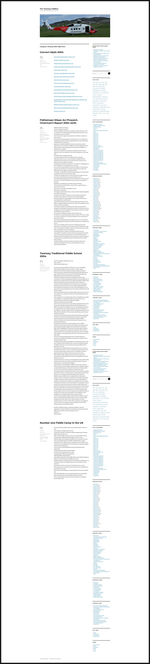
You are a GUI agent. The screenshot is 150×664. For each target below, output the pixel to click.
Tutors (95, 345)
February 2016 (96, 179)
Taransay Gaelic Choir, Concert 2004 (62, 86)
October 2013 (96, 183)
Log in (95, 327)
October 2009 (96, 206)
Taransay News (96, 165)
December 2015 (96, 182)
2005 (106, 82)
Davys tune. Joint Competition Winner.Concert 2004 (66, 107)
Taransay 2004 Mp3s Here (45, 63)
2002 (97, 82)
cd (99, 92)
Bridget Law (96, 238)
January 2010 (96, 203)
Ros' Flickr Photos (97, 261)
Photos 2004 (96, 135)
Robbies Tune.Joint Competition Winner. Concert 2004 (66, 104)
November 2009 (96, 205)
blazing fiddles (102, 88)
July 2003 (95, 219)
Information (96, 341)
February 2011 (96, 193)
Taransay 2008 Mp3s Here (98, 157)
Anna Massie (96, 233)
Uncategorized (96, 170)
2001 (94, 82)
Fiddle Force (96, 249)
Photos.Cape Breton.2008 (98, 146)
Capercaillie (96, 240)
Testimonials (42, 435)
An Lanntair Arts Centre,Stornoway (100, 231)
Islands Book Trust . (97, 305)
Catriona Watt (95, 92)
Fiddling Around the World (98, 252)
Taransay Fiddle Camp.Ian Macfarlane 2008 (102, 266)
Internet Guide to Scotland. (99, 303)
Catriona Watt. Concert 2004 (60, 70)
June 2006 (95, 213)
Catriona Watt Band (97, 241)
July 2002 (95, 220)
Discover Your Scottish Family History (101, 300)
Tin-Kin (100, 113)
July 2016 (95, 178)
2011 (94, 86)
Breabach (95, 237)
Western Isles (96, 318)
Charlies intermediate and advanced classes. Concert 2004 (67, 66)
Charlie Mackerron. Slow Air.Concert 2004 (63, 63)
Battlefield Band (96, 235)
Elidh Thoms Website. (98, 246)
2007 (97, 84)
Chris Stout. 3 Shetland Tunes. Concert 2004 (64, 76)
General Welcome (102, 100)
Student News (96, 149)
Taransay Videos (97, 166)
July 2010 (95, 197)
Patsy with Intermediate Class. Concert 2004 (64, 93)
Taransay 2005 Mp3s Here (98, 154)
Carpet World (96, 278)
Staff (94, 344)
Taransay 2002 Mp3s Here (98, 150)
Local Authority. (96, 285)
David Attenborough (97, 96)
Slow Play (103, 109)
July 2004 (95, 215)
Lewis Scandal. (96, 307)
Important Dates (100, 408)
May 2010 (95, 199)
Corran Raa (99, 94)
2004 (41, 138)
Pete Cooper (96, 259)
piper (108, 107)
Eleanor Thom (104, 96)
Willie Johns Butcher (97, 290)
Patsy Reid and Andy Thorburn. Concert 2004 (64, 56)
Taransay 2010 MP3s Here (104, 111)
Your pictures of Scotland (98, 49)
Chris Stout (96, 242)
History (94, 408)
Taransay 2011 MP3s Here (98, 162)
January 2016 (96, 181)
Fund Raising (95, 100)
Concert (94, 94)
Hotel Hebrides (96, 281)
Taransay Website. (97, 289)
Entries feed (96, 328)
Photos (95, 343)
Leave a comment (43, 66)
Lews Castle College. (97, 284)
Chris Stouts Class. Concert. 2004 (61, 80)
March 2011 (96, 192)
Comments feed (96, 329)
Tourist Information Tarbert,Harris (100, 316)
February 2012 (96, 184)
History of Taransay (97, 126)
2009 (103, 84)
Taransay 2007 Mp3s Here (98, 156)
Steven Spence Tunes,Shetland (99, 264)
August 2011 (96, 188)
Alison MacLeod (101, 86)
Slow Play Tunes (97, 147)
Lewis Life (95, 128)
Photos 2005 (96, 136)
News (105, 105)
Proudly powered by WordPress (55, 658)
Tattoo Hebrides (97, 267)
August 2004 (96, 214)
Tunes (104, 113)
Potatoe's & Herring (96, 109)
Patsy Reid (95, 258)
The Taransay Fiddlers (49, 9)
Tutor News (96, 168)
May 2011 (95, 190)
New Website (95, 107)
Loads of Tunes (96, 308)
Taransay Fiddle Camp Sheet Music (100, 163)
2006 (94, 84)
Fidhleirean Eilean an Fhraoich (102, 98)
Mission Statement (96, 105)
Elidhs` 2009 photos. (97, 247)
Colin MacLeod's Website (98, 245)
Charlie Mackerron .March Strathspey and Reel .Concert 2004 (68, 96)
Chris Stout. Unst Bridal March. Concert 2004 (64, 73)
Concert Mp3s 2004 (52, 52)
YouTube (94, 115)
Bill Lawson (96, 276)
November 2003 (96, 218)
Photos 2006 (96, 138)
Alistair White (95, 88)
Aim (96, 86)
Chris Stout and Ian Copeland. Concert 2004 (64, 83)
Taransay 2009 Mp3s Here (98, 158)
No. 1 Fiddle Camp (102, 107)
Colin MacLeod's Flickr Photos (99, 243)
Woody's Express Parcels (98, 291)
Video (107, 113)
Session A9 (96, 263)
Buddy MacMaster (96, 90)
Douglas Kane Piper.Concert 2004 (61, 60)
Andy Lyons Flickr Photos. (98, 232)
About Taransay (96, 339)
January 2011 (96, 194)
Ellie (94, 98)
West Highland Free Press (98, 317)
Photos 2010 (96, 142)
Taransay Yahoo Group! (98, 311)
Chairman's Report (45, 138)
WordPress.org (96, 330)
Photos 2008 (96, 140)
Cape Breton (103, 90)
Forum (95, 340)
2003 (100, 82)
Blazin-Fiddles (96, 236)
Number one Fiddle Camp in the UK (61, 422)
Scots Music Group (97, 262)
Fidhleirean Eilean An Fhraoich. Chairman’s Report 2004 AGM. (59, 121)
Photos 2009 (96, 141)
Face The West (96, 248)
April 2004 (95, 216)
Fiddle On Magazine (97, 251)
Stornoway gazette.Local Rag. (99, 310)
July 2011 (95, 189)
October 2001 (96, 221)
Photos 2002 (96, 133)
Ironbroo (95, 257)
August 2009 (96, 209)
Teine (95, 268)
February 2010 (96, 202)
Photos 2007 (96, 139)
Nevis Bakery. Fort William (98, 286)
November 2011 (96, 185)
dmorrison (42, 60)
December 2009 (96, 204)
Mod (102, 105)
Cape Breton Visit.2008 (98, 124)
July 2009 (95, 210)
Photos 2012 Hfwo (97, 145)
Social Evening (96, 111)
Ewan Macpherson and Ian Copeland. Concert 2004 (65, 89)
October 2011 (96, 187)
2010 (106, 84)
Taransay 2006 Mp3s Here (98, 155)
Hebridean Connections (98, 280)
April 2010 (95, 200)
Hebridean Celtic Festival (98, 256)
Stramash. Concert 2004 (59, 111)
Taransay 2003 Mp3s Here (98, 151)
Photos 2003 (96, 134)
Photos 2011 (96, 144)
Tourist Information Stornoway (99, 315)
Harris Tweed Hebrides (98, 279)
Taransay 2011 (96, 161)
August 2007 (96, 211)
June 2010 (95, 198)
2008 (100, 84)
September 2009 (97, 208)
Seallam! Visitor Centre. (98, 288)
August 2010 (96, 195)
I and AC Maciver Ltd (97, 283)
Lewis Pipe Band (97, 306)
